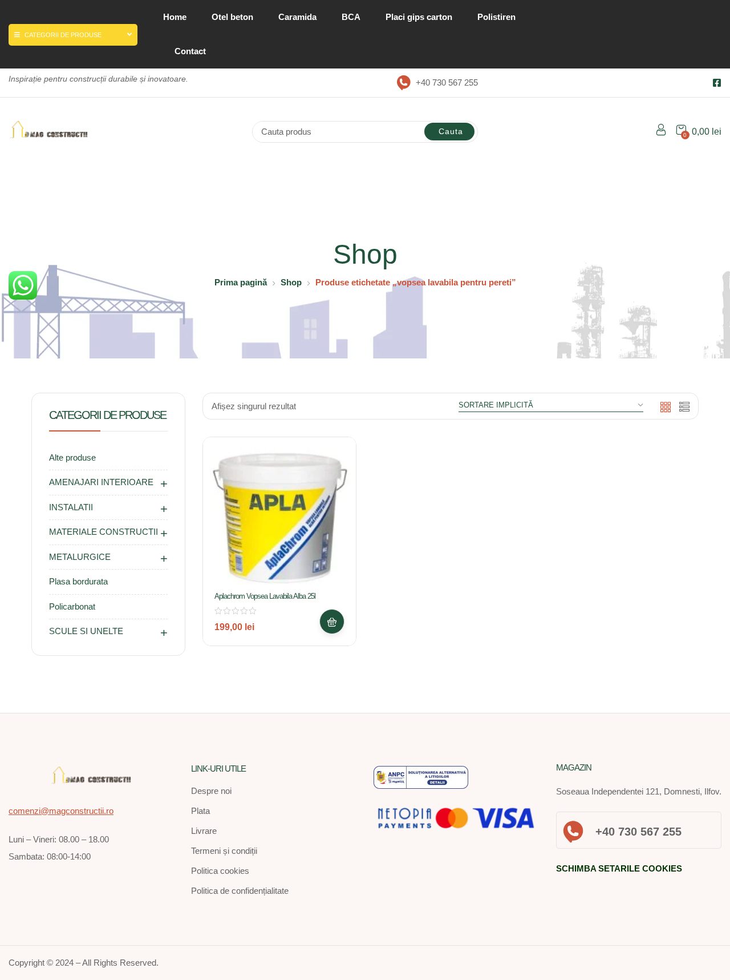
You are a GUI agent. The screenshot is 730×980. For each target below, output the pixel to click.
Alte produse (72, 457)
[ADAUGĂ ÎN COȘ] (331, 621)
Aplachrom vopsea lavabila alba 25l (264, 596)
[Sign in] (661, 131)
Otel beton (232, 17)
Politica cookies (220, 871)
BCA (351, 17)
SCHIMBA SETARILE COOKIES (619, 868)
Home (174, 17)
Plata (200, 811)
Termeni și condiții (224, 851)
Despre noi (211, 791)
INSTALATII (71, 507)
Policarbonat (72, 606)
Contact (190, 51)
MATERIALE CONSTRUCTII (103, 532)
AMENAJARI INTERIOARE (101, 482)
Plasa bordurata (78, 581)
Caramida (297, 17)
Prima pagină (240, 282)
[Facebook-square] (716, 82)
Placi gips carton (419, 17)
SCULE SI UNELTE (86, 631)
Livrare (204, 831)
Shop (291, 282)
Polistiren (496, 17)
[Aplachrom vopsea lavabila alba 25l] (279, 513)
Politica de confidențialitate (240, 891)
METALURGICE (80, 557)
